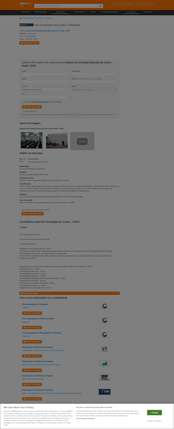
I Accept (154, 412)
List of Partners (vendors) (85, 419)
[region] (87, 416)
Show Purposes (154, 421)
